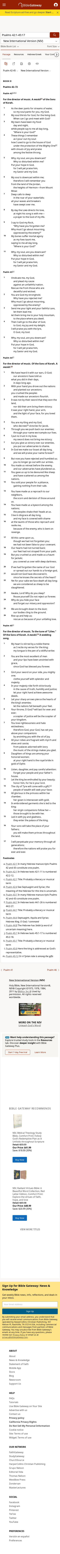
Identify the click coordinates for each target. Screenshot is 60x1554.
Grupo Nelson (16, 1467)
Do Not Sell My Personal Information (29, 1425)
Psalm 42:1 (11, 863)
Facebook (14, 1502)
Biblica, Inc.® (24, 991)
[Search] (54, 35)
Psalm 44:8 (11, 925)
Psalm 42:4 (11, 887)
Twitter (13, 1518)
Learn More (40, 1052)
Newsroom (15, 1379)
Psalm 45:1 (11, 933)
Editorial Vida (16, 1471)
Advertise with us (18, 1410)
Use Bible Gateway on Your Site (25, 1406)
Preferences (15, 1540)
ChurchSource (16, 1460)
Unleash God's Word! (30, 1025)
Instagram (14, 1506)
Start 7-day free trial (17, 1052)
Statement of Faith (19, 1364)
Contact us (14, 1414)
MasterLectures (17, 1487)
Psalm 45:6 (11, 948)
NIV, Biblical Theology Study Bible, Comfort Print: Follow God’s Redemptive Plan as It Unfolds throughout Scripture (28, 1137)
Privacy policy (16, 1417)
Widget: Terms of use (20, 1437)
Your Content (51, 54)
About (12, 1356)
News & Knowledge (19, 1360)
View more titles (30, 1229)
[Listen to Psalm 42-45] (37, 63)
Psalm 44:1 (11, 902)
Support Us (15, 1383)
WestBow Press (17, 1479)
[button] (56, 5)
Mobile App (15, 1368)
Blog (11, 1375)
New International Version (24, 980)
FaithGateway (16, 1452)
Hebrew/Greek (34, 54)
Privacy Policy (19, 1334)
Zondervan (15, 1483)
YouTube (13, 1521)
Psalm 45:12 (12, 956)
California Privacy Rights (23, 1421)
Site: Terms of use (18, 1433)
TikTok (12, 1514)
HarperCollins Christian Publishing (27, 1464)
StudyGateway (16, 1456)
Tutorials (13, 1402)
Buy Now (19, 1159)
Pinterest (14, 1510)
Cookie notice (16, 1429)
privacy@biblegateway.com (15, 1337)
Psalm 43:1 (11, 894)
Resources (19, 54)
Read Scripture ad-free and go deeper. (31, 12)
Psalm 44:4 (11, 917)
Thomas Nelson (17, 1475)
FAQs (12, 1398)
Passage (6, 54)
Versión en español (19, 1536)
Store (12, 1371)
